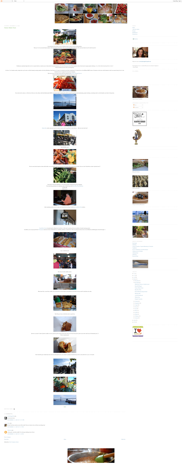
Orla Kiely (134, 244)
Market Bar (44, 128)
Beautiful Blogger (138, 286)
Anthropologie (135, 252)
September (137, 303)
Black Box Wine (138, 289)
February (137, 316)
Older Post (123, 439)
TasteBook (135, 248)
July (136, 306)
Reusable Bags (135, 256)
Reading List (135, 32)
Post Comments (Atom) (14, 442)
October (136, 301)
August (136, 305)
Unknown (9, 430)
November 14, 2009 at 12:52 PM (16, 420)
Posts (135, 105)
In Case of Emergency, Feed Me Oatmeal (140, 249)
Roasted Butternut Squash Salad (141, 291)
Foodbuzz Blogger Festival (76, 73)
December (137, 280)
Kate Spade (135, 243)
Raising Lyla (135, 34)
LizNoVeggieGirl (11, 416)
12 (134, 273)
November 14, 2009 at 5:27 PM (16, 427)
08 (134, 320)
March (136, 314)
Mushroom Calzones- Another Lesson (142, 284)
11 (134, 275)
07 (134, 322)
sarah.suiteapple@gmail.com (145, 61)
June (136, 308)
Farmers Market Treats (139, 288)
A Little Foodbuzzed (139, 295)
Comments (136, 107)
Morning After (137, 293)
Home (65, 439)
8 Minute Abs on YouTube (138, 251)
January (136, 318)
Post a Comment (7, 437)
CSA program (41, 229)
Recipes (134, 30)
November (137, 282)
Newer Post (6, 439)
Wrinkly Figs (137, 297)
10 (134, 277)
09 (134, 279)
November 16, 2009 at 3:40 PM (16, 434)
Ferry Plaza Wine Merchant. (78, 186)
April (136, 312)
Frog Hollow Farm (78, 207)
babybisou (135, 254)
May (136, 310)
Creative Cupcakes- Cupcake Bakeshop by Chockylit (143, 246)
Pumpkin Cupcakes (138, 299)
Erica (9, 423)
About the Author (136, 29)
